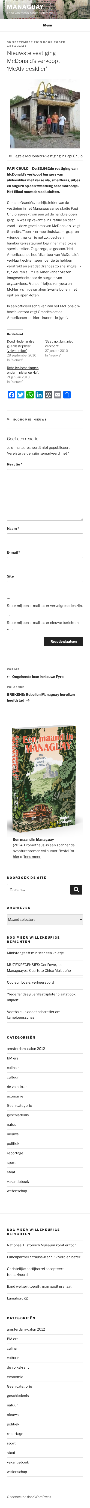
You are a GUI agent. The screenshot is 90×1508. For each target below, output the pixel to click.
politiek (13, 1144)
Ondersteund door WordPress (29, 1497)
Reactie (14, 464)
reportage (15, 1153)
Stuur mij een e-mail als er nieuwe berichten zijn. (43, 626)
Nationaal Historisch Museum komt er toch (42, 1245)
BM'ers (12, 1058)
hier (16, 857)
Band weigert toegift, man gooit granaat (39, 1286)
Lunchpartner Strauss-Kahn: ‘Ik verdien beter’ (44, 1257)
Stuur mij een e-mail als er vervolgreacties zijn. (45, 606)
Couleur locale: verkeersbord (30, 982)
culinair (13, 1068)
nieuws (40, 419)
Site (10, 576)
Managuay (25, 6)
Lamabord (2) (17, 1298)
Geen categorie (19, 1106)
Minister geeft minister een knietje (35, 953)
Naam (13, 528)
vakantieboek (18, 1182)
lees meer (32, 857)
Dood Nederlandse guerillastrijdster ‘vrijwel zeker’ (20, 346)
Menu (47, 25)
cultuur (13, 1077)
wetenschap (17, 1191)
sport (11, 1163)
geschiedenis (18, 1115)
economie (22, 419)
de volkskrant (18, 1087)
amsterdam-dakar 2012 (26, 1049)
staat (11, 1172)
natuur (12, 1125)
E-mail (13, 552)
